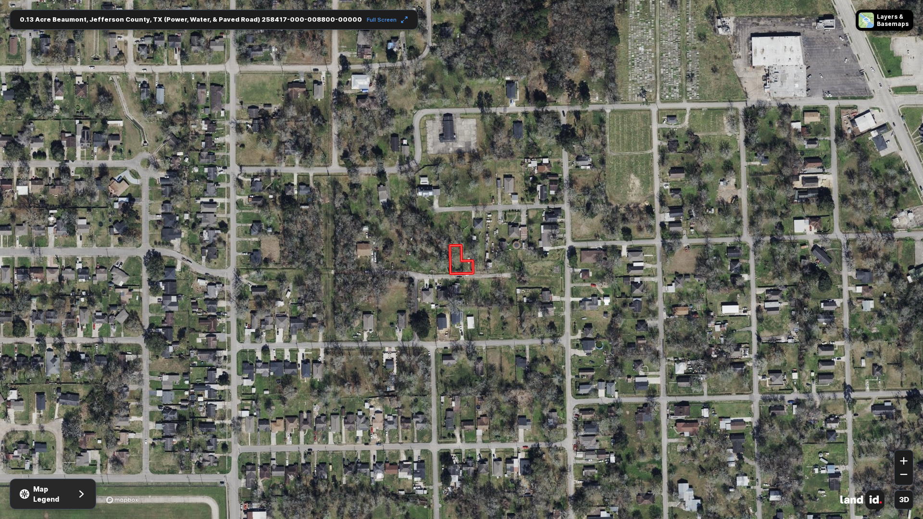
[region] (461, 259)
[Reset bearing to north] (903, 435)
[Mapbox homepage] (122, 499)
